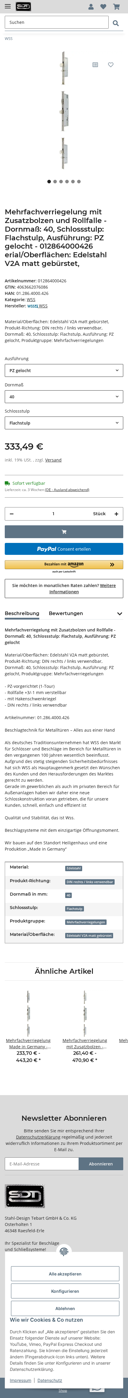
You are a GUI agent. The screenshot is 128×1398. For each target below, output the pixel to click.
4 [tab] (67, 181)
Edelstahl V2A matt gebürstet (89, 935)
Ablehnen (65, 1308)
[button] (91, 7)
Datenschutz (50, 1380)
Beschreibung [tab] (22, 613)
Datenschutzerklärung (38, 1137)
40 (68, 895)
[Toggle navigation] (8, 3)
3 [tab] (61, 181)
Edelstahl (74, 868)
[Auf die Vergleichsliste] (95, 64)
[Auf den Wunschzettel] (110, 64)
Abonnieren (101, 1164)
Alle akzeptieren (65, 1273)
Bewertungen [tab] (66, 613)
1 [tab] (49, 181)
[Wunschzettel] (103, 7)
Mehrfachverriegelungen (86, 922)
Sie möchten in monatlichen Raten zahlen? (64, 589)
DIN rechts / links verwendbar (90, 882)
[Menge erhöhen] (116, 513)
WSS (31, 299)
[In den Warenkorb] (64, 531)
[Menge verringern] (11, 513)
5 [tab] (73, 181)
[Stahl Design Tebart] (23, 6)
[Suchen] (115, 23)
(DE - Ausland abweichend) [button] (67, 489)
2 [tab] (55, 181)
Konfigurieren (65, 1291)
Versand (53, 460)
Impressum (20, 1380)
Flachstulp (74, 909)
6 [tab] (79, 181)
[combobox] (64, 370)
